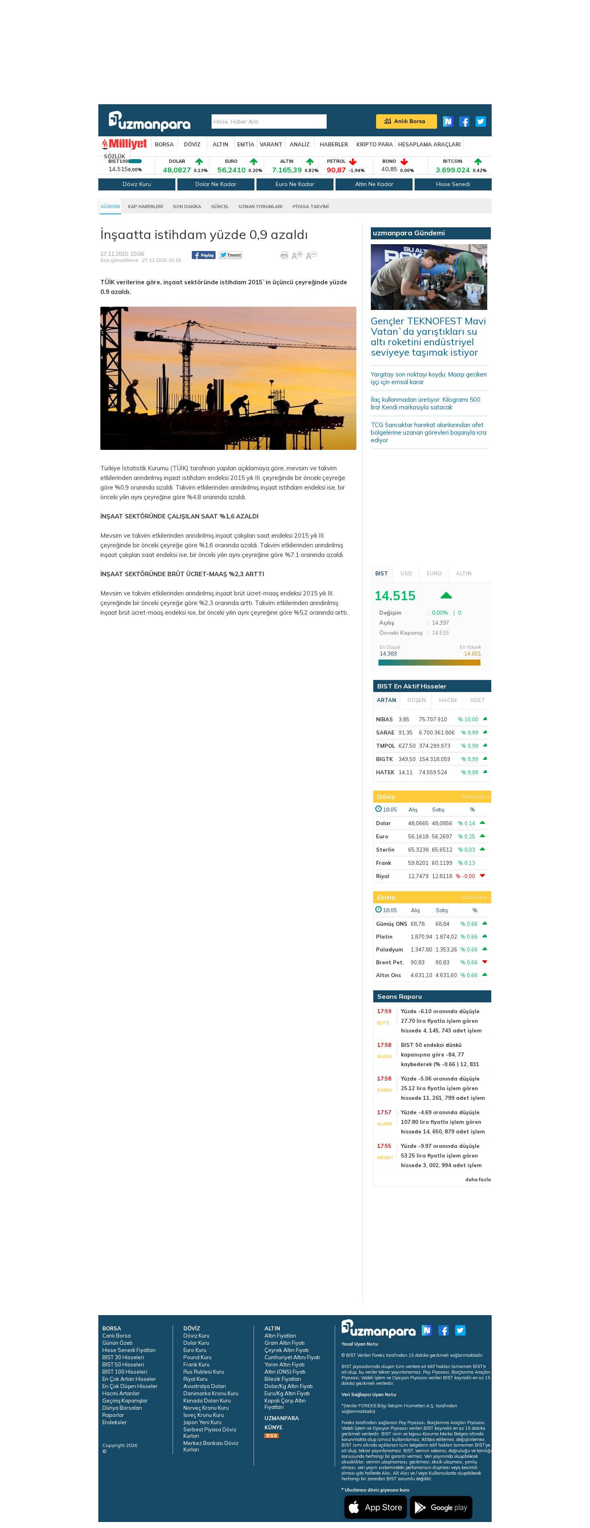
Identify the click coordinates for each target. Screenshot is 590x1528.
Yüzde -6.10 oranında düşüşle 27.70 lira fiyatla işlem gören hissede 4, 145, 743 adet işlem (441, 1021)
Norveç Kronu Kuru (206, 1408)
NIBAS (384, 719)
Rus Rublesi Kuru (203, 1371)
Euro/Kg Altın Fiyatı (287, 1393)
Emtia (386, 897)
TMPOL (385, 746)
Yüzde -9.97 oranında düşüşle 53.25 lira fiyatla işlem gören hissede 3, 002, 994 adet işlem (441, 1155)
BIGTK (384, 759)
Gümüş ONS (391, 924)
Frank (383, 863)
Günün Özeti (117, 1343)
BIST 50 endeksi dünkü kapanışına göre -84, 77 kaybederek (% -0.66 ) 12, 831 (440, 1054)
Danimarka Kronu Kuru (210, 1393)
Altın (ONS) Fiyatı (284, 1371)
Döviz (386, 797)
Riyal (382, 876)
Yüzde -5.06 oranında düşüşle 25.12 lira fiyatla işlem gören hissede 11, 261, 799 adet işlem (443, 1088)
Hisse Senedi (453, 184)
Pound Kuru (197, 1357)
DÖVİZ (192, 144)
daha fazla (473, 796)
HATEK (385, 772)
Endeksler (114, 1422)
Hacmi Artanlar (121, 1393)
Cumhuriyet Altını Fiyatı (292, 1357)
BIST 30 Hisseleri (123, 1357)
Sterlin (385, 849)
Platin (384, 936)
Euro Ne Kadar (295, 184)
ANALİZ (299, 144)
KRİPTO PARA (374, 144)
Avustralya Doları (204, 1386)
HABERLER (334, 144)
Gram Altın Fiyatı (284, 1343)
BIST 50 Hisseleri (123, 1364)
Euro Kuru (194, 1350)
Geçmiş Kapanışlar (125, 1400)
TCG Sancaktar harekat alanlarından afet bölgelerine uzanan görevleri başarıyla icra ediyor (428, 432)
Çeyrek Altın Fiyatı (286, 1350)
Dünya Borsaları (122, 1408)
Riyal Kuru (195, 1379)
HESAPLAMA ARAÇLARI (429, 144)
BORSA (164, 144)
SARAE (385, 732)
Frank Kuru (196, 1364)
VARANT (271, 144)
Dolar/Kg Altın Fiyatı (288, 1386)
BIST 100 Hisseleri (124, 1371)
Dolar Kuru (196, 1343)
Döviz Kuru (137, 184)
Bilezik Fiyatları (282, 1379)
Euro (382, 836)
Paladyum (389, 949)
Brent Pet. (390, 962)
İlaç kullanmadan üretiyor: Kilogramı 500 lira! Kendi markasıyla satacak (425, 403)
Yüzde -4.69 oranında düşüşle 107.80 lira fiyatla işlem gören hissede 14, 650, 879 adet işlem (443, 1122)
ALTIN (220, 144)
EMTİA (245, 144)
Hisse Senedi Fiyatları (129, 1350)
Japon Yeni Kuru (202, 1422)
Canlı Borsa (116, 1335)
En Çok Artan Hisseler (129, 1379)
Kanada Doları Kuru (207, 1400)
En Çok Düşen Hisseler (130, 1386)
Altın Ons (388, 975)
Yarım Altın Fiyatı (284, 1364)
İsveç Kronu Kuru (203, 1415)
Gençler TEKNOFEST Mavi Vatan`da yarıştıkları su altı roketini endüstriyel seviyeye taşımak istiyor (428, 336)
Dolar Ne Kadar (215, 184)
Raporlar (113, 1415)
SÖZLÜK (114, 156)
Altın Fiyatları (280, 1335)
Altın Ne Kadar (374, 184)
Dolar (383, 823)
